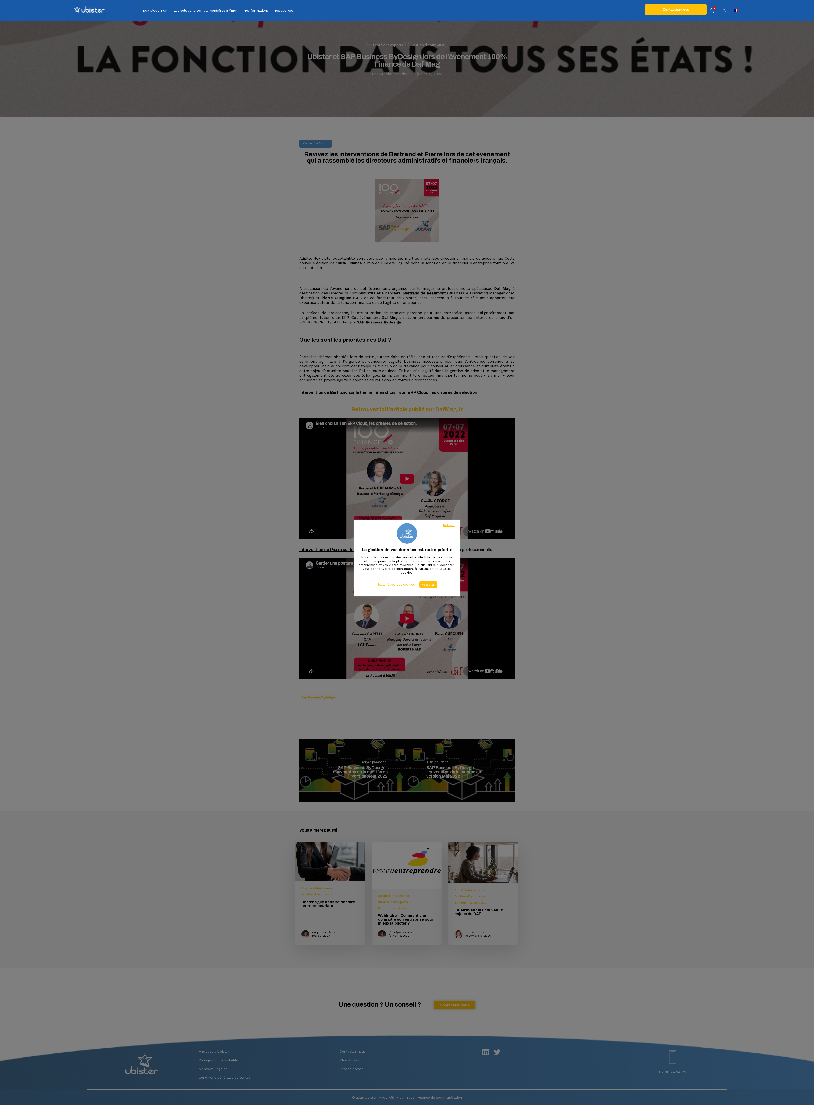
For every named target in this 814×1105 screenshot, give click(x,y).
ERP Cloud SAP (154, 10)
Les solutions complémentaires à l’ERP (205, 10)
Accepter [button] (428, 584)
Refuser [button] (449, 525)
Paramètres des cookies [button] (396, 584)
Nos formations (256, 10)
